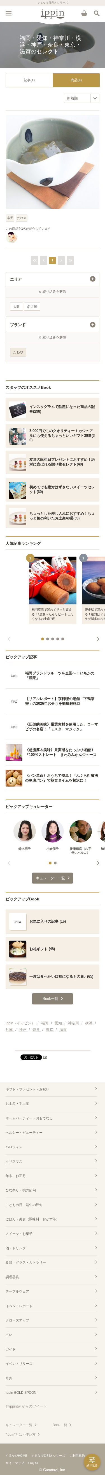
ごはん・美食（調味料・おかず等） (32, 1219)
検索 (96, 13)
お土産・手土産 (17, 1104)
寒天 (10, 218)
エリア (16, 279)
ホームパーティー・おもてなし (29, 1118)
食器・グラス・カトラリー (26, 1262)
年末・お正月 (16, 1176)
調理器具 (12, 1277)
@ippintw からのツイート (26, 1406)
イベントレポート (19, 1306)
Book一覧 (60, 1425)
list (45, 1057)
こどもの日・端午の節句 (24, 1205)
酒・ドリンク (16, 1248)
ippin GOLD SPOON (21, 1393)
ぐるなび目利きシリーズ (48, 1455)
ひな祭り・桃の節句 (21, 1190)
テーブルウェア (17, 1291)
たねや (21, 218)
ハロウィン (14, 1147)
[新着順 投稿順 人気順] (81, 98)
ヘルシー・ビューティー (24, 1133)
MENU (8, 13)
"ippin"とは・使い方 (21, 1434)
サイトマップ (15, 1463)
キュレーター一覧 (19, 1425)
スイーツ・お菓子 (19, 1234)
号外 (9, 1378)
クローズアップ (17, 1320)
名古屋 (32, 307)
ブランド (18, 324)
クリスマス (14, 1162)
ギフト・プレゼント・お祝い (27, 1089)
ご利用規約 (77, 1455)
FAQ (31, 1463)
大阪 (16, 307)
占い (9, 1335)
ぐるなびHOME (16, 1455)
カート (84, 13)
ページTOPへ (52, 1043)
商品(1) (76, 80)
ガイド (11, 1349)
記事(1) (29, 80)
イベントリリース (19, 1364)
